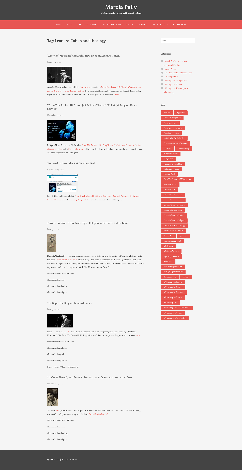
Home (59, 25)
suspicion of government (173, 266)
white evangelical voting (173, 313)
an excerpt (85, 87)
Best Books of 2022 (77, 149)
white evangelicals (170, 302)
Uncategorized (171, 76)
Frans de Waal (169, 174)
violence (186, 277)
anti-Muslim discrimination (174, 138)
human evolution (170, 184)
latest (66, 331)
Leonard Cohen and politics (174, 215)
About (70, 25)
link (58, 410)
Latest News (179, 25)
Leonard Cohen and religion (174, 220)
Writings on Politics (173, 84)
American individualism (173, 128)
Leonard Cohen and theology (174, 225)
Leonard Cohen (169, 189)
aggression (181, 112)
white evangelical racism (173, 297)
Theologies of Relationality (117, 25)
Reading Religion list (79, 199)
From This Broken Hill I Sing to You (177, 179)
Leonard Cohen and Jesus (173, 200)
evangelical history (170, 153)
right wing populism (171, 256)
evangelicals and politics (173, 164)
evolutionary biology (171, 169)
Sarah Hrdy (168, 261)
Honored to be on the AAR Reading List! (71, 163)
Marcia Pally (121, 7)
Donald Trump (183, 148)
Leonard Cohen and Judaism (174, 205)
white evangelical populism (174, 292)
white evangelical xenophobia (175, 318)
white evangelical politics (173, 287)
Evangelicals (160, 25)
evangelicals (168, 159)
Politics (143, 25)
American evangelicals (172, 117)
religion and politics (171, 251)
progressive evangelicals (172, 241)
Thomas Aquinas (170, 277)
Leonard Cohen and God (173, 195)
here (117, 94)
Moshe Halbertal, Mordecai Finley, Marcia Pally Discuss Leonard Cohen (89, 377)
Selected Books (87, 25)
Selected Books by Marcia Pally (178, 72)
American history (170, 123)
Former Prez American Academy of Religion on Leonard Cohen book (87, 223)
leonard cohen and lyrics (173, 210)
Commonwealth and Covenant (175, 143)
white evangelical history (173, 282)
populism (183, 236)
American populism (171, 133)
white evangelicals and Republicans (177, 307)
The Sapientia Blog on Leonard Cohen (69, 303)
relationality (168, 246)
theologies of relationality (173, 271)
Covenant (167, 148)
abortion (167, 112)
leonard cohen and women (173, 230)
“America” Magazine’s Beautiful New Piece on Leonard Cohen (83, 55)
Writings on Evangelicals (176, 80)
